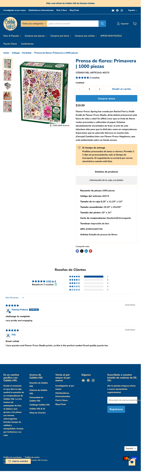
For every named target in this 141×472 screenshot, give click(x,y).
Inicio (6, 53)
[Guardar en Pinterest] (90, 251)
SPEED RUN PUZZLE (111, 35)
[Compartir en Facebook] (77, 251)
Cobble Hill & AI (37, 408)
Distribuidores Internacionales (41, 10)
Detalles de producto (106, 171)
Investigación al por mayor (14, 10)
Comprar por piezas (35, 35)
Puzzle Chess (10, 43)
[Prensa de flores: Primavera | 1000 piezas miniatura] (7, 63)
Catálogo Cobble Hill (39, 404)
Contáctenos (27, 43)
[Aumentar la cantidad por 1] (99, 89)
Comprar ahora (106, 98)
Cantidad (80, 83)
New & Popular (11, 35)
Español (131, 10)
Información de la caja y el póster (106, 180)
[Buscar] (102, 23)
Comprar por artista (85, 35)
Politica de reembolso (12, 457)
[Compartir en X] (81, 251)
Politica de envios (32, 457)
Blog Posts (74, 10)
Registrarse (116, 409)
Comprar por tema (60, 35)
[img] (12, 305)
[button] (82, 77)
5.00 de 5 (51, 281)
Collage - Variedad (21, 53)
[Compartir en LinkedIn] (86, 251)
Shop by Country (37, 412)
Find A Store (61, 10)
